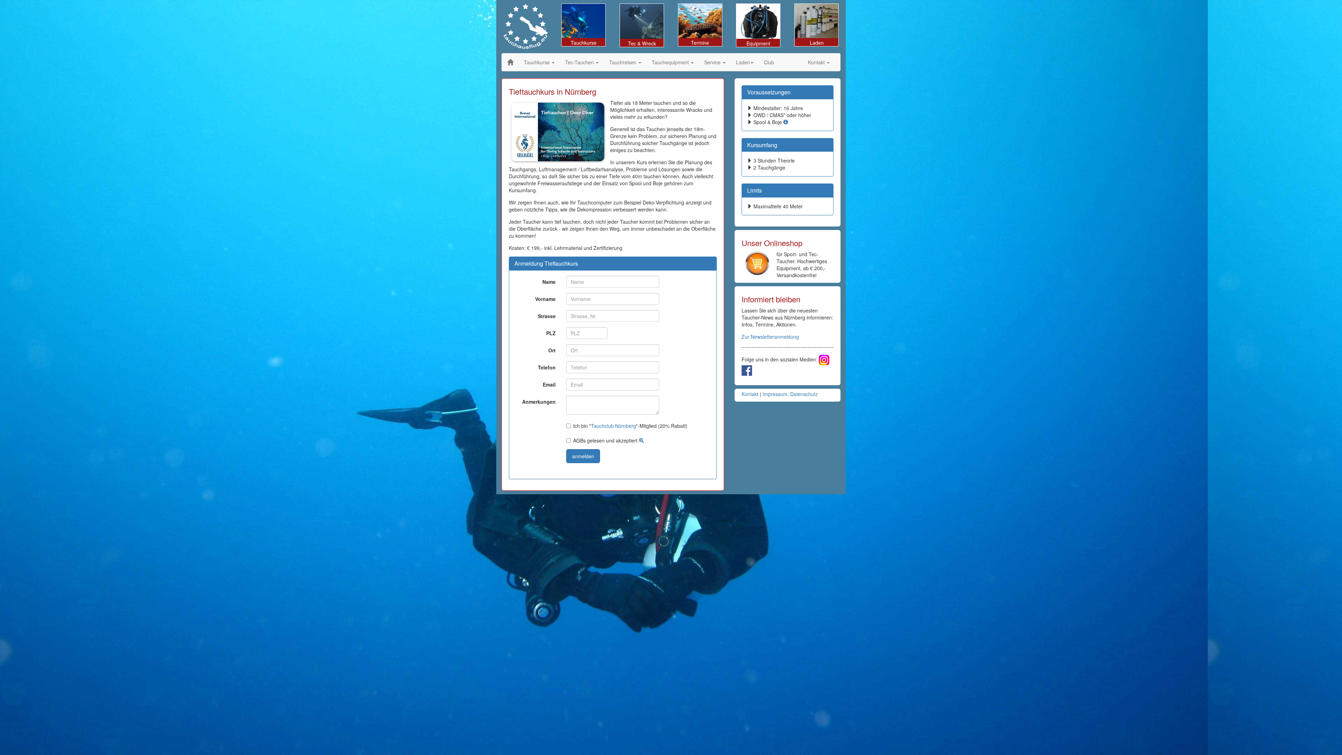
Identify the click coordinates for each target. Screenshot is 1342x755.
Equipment (758, 43)
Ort (552, 350)
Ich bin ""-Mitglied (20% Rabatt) (630, 425)
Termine (700, 42)
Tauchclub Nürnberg (613, 425)
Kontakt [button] (817, 62)
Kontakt (750, 393)
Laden (817, 42)
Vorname (545, 298)
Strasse (547, 315)
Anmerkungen (539, 401)
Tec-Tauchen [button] (580, 62)
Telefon (547, 367)
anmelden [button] (583, 456)
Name (549, 281)
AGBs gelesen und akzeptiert (606, 440)
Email (549, 384)
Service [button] (713, 62)
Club (769, 62)
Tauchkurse (584, 42)
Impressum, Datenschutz (790, 393)
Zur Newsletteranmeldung (770, 336)
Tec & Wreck (642, 43)
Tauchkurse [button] (537, 62)
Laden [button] (743, 62)
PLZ (551, 333)
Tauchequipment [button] (671, 62)
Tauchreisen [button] (623, 62)
